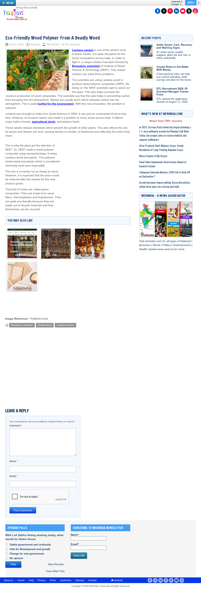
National (186, 241)
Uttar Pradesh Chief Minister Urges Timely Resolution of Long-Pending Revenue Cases (161, 147)
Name (13, 461)
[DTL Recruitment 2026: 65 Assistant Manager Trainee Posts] (146, 94)
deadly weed (45, 325)
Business (145, 245)
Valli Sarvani (52, 44)
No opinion (16, 558)
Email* (75, 544)
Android (118, 580)
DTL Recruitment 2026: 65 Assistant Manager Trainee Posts (172, 91)
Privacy (42, 580)
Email (13, 476)
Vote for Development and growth (30, 549)
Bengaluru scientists (22, 325)
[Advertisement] (96, 169)
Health (143, 249)
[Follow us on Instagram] (195, 11)
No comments (72, 44)
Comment (15, 425)
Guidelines (65, 580)
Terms (52, 580)
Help (31, 580)
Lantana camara (65, 325)
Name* (75, 534)
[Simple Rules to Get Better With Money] (146, 72)
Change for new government (27, 553)
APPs (190, 2)
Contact (92, 580)
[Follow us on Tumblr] (189, 11)
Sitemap (79, 580)
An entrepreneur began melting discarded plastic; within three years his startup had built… (164, 184)
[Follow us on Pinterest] (170, 11)
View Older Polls (55, 571)
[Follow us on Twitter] (164, 11)
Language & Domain (176, 3)
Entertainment (182, 245)
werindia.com (153, 241)
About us (8, 580)
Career (21, 580)
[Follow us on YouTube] (182, 11)
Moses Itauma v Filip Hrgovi (153, 156)
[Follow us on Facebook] (157, 11)
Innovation (34, 44)
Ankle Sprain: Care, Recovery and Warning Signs (174, 46)
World (157, 245)
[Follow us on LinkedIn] (176, 11)
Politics (167, 245)
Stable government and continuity (30, 544)
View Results (56, 564)
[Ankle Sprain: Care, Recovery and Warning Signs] (146, 50)
